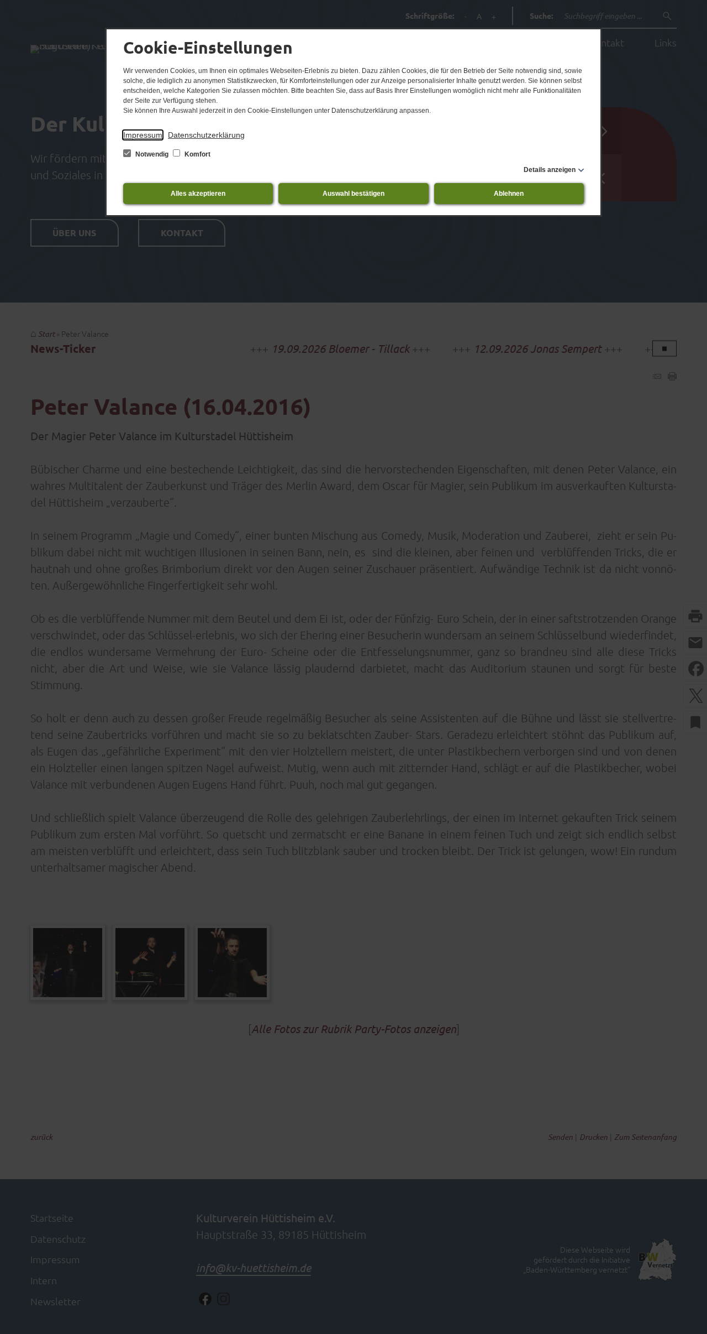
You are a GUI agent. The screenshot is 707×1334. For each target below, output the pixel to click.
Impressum (142, 135)
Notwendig (152, 154)
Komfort (196, 154)
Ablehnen (509, 193)
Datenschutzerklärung (206, 135)
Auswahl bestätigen (353, 193)
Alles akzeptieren (198, 193)
